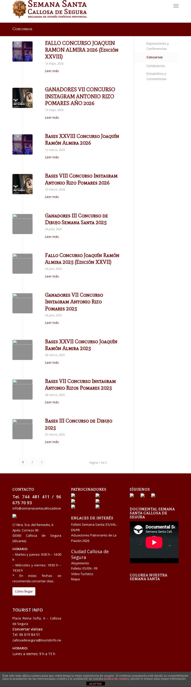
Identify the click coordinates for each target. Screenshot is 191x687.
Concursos (22, 28)
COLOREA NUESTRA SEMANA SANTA (148, 577)
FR (95, 568)
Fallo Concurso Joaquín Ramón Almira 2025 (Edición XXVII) (82, 258)
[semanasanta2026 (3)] (22, 98)
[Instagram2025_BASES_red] (22, 389)
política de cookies (116, 679)
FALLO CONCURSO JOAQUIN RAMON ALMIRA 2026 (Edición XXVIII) (81, 50)
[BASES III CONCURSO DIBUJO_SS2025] (22, 224)
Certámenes (155, 66)
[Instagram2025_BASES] (22, 303)
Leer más (52, 71)
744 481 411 (35, 497)
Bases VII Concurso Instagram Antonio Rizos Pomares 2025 (80, 384)
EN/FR (75, 530)
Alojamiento (80, 563)
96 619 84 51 (29, 634)
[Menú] (176, 11)
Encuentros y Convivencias (156, 76)
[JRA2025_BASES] (22, 264)
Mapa (75, 579)
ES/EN (87, 568)
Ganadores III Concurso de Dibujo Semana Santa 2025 (76, 219)
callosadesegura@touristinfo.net (37, 640)
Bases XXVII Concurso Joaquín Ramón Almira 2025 (81, 344)
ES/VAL (111, 524)
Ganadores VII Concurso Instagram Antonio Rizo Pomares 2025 (74, 302)
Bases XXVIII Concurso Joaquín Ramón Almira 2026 (82, 139)
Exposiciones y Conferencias (157, 46)
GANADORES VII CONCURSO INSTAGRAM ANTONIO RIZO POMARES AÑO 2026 (80, 96)
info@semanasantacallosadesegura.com (43, 508)
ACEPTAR (95, 683)
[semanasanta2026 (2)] (22, 51)
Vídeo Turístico (82, 574)
